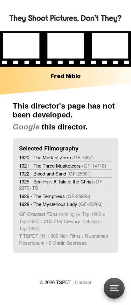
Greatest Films (42, 213)
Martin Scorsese (69, 242)
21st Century (66, 221)
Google (26, 127)
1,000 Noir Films (64, 235)
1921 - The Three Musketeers (62, 165)
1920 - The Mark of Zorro (56, 157)
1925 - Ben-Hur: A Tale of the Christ (61, 184)
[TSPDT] (65, 15)
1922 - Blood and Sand (55, 173)
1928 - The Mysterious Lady (61, 204)
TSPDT (30, 235)
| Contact (81, 282)
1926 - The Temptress (54, 196)
